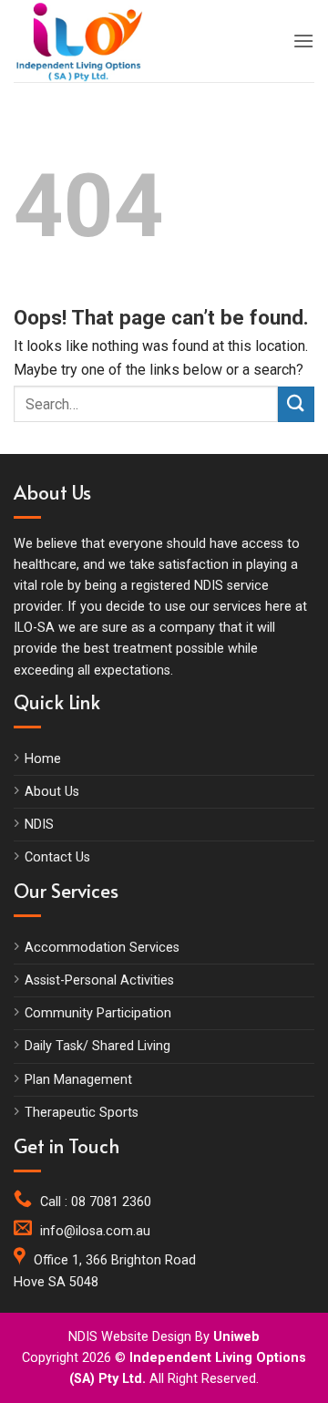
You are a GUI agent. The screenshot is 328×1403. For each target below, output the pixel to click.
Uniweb (236, 1337)
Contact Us (57, 857)
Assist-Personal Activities (99, 980)
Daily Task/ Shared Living (97, 1046)
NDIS (39, 824)
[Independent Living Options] (96, 41)
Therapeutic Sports (81, 1112)
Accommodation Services (102, 947)
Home (43, 759)
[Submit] (296, 404)
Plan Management (78, 1080)
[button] (303, 40)
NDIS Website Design (129, 1337)
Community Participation (98, 1013)
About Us (52, 792)
